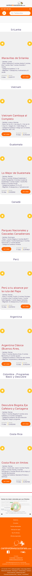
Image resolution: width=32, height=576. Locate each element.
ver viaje (26, 77)
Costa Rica (16, 434)
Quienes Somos (22, 570)
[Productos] (4, 13)
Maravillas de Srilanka (15, 58)
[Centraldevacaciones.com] (16, 4)
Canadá (16, 201)
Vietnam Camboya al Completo (14, 117)
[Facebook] (8, 551)
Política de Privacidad (6, 570)
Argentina (16, 316)
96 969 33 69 (19, 557)
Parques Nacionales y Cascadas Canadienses (16, 232)
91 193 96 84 (12, 557)
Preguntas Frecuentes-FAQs (10, 574)
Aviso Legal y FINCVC (25, 568)
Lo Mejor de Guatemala (16, 173)
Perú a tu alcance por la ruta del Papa (15, 289)
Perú (16, 259)
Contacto (29, 570)
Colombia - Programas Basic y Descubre (16, 375)
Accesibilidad (25, 574)
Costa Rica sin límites (15, 462)
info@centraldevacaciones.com (16, 559)
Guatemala (16, 144)
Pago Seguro (15, 570)
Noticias (19, 574)
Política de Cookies (16, 568)
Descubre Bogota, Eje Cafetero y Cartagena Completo (15, 406)
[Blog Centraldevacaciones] (24, 551)
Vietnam (16, 87)
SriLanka (16, 29)
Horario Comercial (11, 572)
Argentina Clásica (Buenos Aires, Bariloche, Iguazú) (13, 347)
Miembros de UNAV (20, 572)
